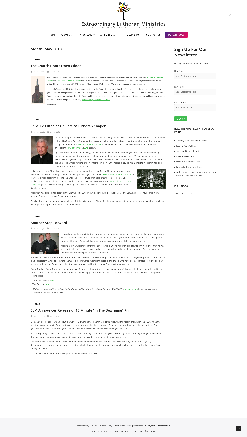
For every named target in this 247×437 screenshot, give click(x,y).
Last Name (179, 86)
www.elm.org (131, 289)
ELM (86, 147)
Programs (85, 34)
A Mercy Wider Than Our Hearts (191, 140)
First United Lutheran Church (69, 80)
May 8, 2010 (54, 71)
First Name (179, 71)
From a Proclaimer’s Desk (188, 161)
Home (52, 34)
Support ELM (108, 34)
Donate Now (176, 34)
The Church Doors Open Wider (56, 65)
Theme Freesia (125, 425)
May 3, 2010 (54, 316)
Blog (37, 59)
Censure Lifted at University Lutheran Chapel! (68, 126)
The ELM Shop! (132, 34)
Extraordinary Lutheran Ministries (123, 24)
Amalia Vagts (39, 71)
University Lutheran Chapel (88, 144)
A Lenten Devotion (185, 156)
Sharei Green (39, 316)
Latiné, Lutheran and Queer (189, 167)
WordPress (138, 425)
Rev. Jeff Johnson (75, 147)
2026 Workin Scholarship (188, 151)
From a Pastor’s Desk (186, 146)
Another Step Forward (49, 222)
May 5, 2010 (54, 228)
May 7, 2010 (54, 132)
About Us (66, 34)
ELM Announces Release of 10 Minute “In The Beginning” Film (81, 310)
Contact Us (153, 34)
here (52, 280)
